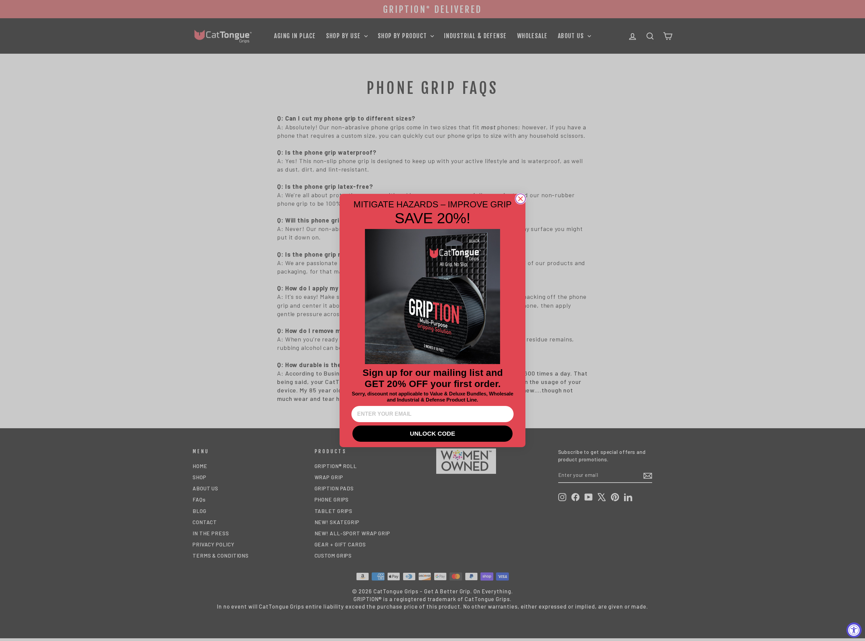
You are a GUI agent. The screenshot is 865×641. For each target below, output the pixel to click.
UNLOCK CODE (432, 433)
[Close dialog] (520, 199)
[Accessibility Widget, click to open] (854, 630)
